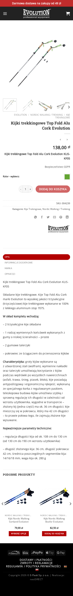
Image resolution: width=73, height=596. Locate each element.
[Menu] (5, 13)
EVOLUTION (20, 114)
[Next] (63, 62)
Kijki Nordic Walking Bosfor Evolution (54, 520)
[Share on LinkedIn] (67, 217)
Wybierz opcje (18, 533)
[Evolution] (58, 228)
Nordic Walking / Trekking (46, 114)
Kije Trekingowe (62, 116)
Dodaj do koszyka (53, 189)
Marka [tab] (8, 268)
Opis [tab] (7, 257)
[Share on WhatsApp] (36, 217)
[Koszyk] (68, 13)
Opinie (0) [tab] (10, 274)
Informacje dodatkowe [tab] (19, 262)
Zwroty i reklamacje (36, 563)
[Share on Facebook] (42, 217)
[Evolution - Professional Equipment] (36, 13)
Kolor (6, 176)
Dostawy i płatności (36, 560)
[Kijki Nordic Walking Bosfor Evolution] (54, 497)
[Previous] (9, 62)
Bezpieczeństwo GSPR (57, 166)
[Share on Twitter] (48, 217)
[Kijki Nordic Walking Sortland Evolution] (19, 497)
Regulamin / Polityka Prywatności (33, 566)
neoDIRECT (36, 579)
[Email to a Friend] (54, 217)
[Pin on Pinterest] (61, 217)
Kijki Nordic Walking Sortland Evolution (18, 520)
